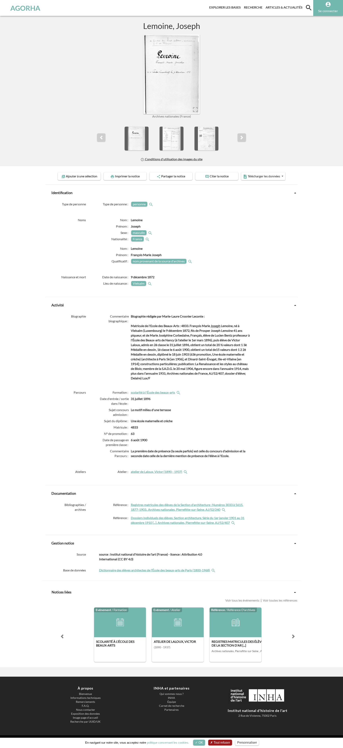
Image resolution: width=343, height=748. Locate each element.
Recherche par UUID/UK (85, 722)
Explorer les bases (225, 7)
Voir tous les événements (242, 600)
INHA (171, 698)
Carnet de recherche (171, 706)
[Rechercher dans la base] (214, 570)
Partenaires (171, 710)
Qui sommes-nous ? (172, 694)
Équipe (171, 702)
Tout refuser (221, 742)
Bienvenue (85, 694)
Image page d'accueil (85, 718)
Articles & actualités (285, 7)
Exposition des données (85, 714)
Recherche (254, 7)
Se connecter (328, 11)
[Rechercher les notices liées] (179, 392)
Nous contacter (85, 710)
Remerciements (85, 702)
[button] (101, 137)
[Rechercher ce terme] (151, 204)
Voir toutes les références (279, 600)
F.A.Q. (85, 706)
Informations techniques (85, 698)
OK (200, 742)
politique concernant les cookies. (168, 742)
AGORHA (25, 8)
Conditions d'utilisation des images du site (173, 159)
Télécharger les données (264, 176)
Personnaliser (247, 742)
